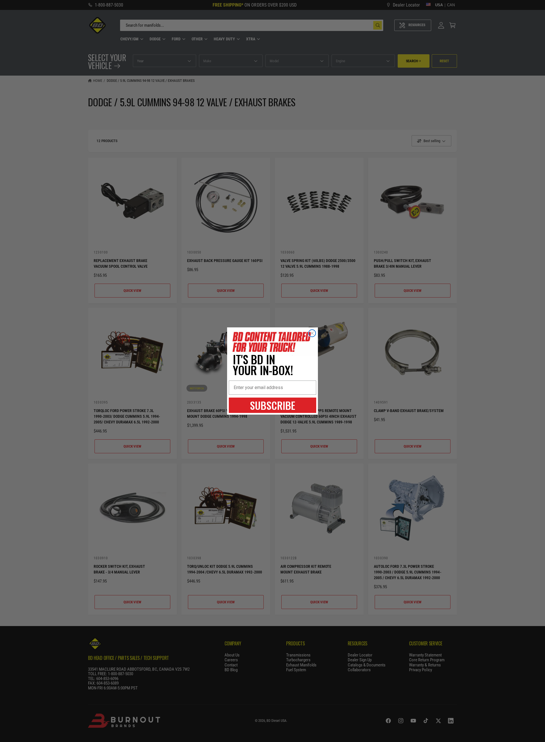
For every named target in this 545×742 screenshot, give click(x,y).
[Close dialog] (312, 333)
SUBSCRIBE (272, 405)
